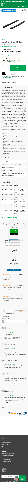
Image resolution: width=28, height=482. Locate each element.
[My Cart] (25, 10)
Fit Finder (12, 61)
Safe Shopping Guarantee (7, 453)
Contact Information (6, 442)
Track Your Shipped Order (7, 463)
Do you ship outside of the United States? (10, 360)
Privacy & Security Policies (7, 455)
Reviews (3, 446)
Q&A (2, 448)
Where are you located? (6, 328)
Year (3, 185)
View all (3, 407)
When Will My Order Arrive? (7, 391)
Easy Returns (4, 444)
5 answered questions (7, 55)
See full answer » (20, 338)
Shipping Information (6, 464)
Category (16, 185)
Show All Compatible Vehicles (9, 217)
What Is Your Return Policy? (7, 373)
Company (3, 440)
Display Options (10, 313)
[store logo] (8, 10)
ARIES (3, 39)
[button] (13, 37)
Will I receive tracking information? (8, 344)
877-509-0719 (23, 6)
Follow (2, 330)
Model (10, 185)
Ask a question (18, 55)
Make (6, 185)
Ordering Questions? (6, 461)
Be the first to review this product (9, 46)
